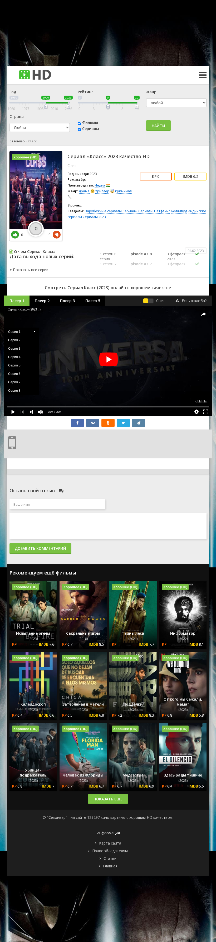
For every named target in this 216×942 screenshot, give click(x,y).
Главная (110, 865)
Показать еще (108, 798)
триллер (102, 191)
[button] (28, 269)
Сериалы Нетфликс (154, 211)
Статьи (110, 858)
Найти (158, 125)
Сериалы (90, 128)
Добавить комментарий (40, 548)
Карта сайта (110, 843)
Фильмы (90, 122)
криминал (123, 191)
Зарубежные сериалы (103, 211)
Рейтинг (85, 91)
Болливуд (179, 211)
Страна (16, 116)
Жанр (151, 91)
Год (12, 91)
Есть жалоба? (194, 300)
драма (84, 191)
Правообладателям (110, 850)
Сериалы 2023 (94, 216)
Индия (100, 185)
